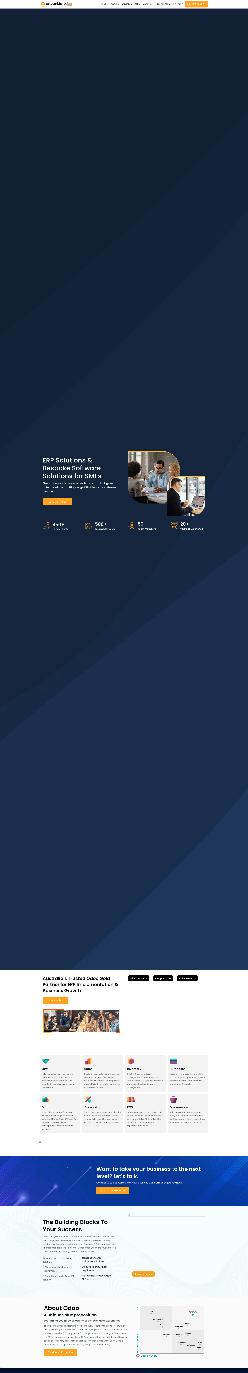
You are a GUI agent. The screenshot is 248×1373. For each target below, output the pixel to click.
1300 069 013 (198, 4)
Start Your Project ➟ (113, 1190)
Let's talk (55, 1000)
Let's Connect (57, 502)
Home (103, 4)
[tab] (138, 978)
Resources (162, 4)
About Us (148, 4)
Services (126, 4)
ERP (136, 4)
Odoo (114, 4)
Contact (178, 4)
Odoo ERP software (85, 1337)
